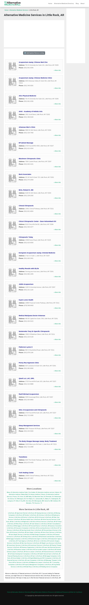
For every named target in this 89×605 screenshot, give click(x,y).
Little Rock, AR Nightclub (22, 521)
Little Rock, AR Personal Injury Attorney (46, 530)
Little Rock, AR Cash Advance (31, 524)
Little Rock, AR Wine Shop (14, 524)
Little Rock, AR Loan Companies (27, 560)
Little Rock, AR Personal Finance (31, 526)
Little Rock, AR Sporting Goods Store (23, 530)
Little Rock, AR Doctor (33, 541)
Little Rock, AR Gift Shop (54, 521)
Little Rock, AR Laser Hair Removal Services (47, 547)
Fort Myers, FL (31, 499)
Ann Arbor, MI (30, 501)
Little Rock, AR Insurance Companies (17, 528)
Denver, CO (13, 499)
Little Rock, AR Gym (29, 556)
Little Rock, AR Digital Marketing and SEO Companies (36, 558)
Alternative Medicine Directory (64, 3)
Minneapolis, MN (39, 501)
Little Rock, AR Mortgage (14, 526)
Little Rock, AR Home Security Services (45, 519)
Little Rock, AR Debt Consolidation (50, 524)
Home (50, 3)
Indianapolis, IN (55, 499)
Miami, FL (47, 499)
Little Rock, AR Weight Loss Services (43, 543)
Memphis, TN (30, 503)
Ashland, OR (56, 501)
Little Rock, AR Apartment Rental (17, 513)
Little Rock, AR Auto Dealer (25, 532)
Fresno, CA (16, 496)
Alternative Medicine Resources (45, 592)
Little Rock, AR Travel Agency (17, 541)
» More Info (57, 70)
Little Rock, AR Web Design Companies (34, 534)
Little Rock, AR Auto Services (38, 521)
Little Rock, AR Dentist (21, 517)
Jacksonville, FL (40, 499)
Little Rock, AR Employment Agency (51, 539)
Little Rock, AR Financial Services (44, 551)
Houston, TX (38, 503)
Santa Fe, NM (48, 501)
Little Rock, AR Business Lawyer (16, 549)
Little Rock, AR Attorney (37, 515)
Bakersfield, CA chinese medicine (30, 494)
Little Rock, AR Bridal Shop (24, 567)
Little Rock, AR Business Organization (24, 547)
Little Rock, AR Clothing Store (22, 536)
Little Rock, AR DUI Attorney (36, 517)
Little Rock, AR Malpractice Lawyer (32, 562)
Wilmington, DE (21, 499)
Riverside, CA (49, 496)
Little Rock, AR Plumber (22, 515)
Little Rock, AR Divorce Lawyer (25, 551)
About (82, 3)
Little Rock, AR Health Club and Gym (41, 554)
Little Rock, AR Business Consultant (51, 526)
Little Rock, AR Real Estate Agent (31, 539)
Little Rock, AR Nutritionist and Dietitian (43, 536)
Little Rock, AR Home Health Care (23, 519)
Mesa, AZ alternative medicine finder (17, 492)
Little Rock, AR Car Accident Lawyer (37, 549)
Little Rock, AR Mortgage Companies (46, 556)
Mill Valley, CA (30, 496)
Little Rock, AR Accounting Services (39, 528)
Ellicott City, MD (20, 501)
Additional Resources (62, 592)
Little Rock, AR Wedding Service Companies (45, 567)
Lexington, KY (11, 501)
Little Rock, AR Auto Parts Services (44, 532)
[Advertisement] (34, 34)
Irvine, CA (22, 496)
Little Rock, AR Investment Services (32, 545)
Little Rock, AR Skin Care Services (22, 543)
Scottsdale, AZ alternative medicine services (41, 492)
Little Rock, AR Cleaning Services (37, 513)
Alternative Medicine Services (19, 10)
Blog (77, 3)
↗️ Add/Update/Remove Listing (34, 53)
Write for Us (73, 592)
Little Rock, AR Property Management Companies (30, 564)
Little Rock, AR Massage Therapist (47, 560)
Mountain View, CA (40, 496)
